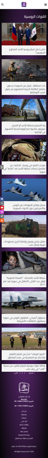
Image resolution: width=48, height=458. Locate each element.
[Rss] (2, 220)
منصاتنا (24, 417)
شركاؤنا (24, 428)
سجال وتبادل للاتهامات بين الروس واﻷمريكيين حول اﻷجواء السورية (29, 206)
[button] (46, 4)
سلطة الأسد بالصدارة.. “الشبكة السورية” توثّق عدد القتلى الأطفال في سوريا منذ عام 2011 (24, 281)
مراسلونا (24, 414)
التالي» (16, 373)
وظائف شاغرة (24, 424)
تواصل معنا (24, 431)
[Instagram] (2, 212)
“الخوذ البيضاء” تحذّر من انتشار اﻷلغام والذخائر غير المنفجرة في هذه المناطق (26, 356)
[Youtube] (2, 208)
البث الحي (24, 421)
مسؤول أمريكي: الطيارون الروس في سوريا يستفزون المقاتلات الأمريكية (24, 319)
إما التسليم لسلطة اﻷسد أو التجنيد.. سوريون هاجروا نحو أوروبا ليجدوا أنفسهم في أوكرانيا (25, 128)
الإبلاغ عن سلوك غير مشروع (24, 438)
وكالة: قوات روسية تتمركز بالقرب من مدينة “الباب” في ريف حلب (24, 367)
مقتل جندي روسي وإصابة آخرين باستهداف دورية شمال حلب (24, 243)
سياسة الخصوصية (24, 434)
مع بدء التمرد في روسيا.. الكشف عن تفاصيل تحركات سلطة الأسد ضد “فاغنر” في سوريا (24, 168)
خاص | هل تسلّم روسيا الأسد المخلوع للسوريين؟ (27, 51)
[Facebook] (2, 199)
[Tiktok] (2, 216)
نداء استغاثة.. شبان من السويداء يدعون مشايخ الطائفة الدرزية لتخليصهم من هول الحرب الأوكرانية (25, 89)
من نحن (24, 411)
